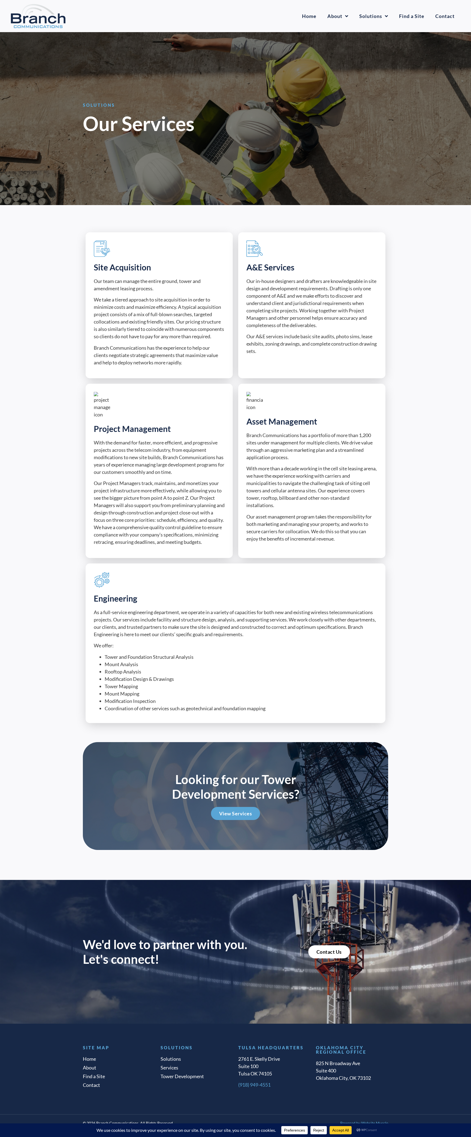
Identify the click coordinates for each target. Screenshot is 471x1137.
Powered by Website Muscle (364, 1123)
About (334, 16)
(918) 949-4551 (254, 1085)
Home (309, 16)
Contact (445, 16)
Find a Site (411, 16)
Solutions (370, 16)
